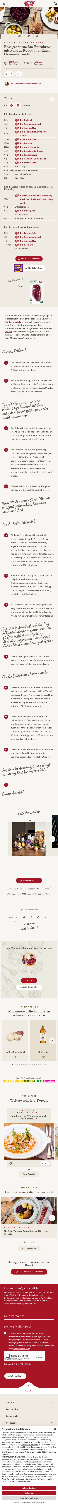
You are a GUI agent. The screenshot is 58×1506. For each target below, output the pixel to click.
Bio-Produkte (12, 1409)
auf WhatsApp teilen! (30, 259)
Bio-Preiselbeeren (28, 155)
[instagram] (31, 972)
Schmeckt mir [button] (32, 880)
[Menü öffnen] (4, 4)
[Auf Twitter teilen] (24, 917)
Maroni (46, 889)
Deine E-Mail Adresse (18, 1326)
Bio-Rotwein (26, 143)
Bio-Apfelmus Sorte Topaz (33, 159)
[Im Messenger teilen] (39, 917)
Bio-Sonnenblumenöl (30, 124)
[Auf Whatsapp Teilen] (31, 917)
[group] (29, 1217)
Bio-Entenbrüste (28, 233)
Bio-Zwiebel (26, 120)
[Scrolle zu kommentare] (19, 73)
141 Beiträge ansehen (29, 987)
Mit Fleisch (26, 894)
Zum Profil (29, 980)
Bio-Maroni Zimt (28, 162)
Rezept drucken (31, 910)
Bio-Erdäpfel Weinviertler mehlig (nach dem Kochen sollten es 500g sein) (36, 199)
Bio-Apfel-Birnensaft (30, 139)
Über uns (10, 1402)
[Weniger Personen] (11, 105)
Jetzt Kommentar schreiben (31, 1272)
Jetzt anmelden (15, 1376)
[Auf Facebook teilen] (17, 917)
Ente (11, 889)
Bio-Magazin (12, 1416)
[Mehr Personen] (18, 105)
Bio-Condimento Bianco (31, 151)
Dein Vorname (14, 1316)
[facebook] (26, 972)
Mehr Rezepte (29, 1174)
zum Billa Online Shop (33, 268)
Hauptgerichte (33, 889)
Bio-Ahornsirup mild (29, 147)
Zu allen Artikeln (29, 1249)
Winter (48, 894)
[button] (52, 839)
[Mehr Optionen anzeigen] (46, 917)
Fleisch (20, 889)
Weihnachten (12, 894)
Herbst (38, 894)
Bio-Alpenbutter (28, 128)
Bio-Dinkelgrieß (27, 211)
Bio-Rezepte (12, 1423)
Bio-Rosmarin (26, 245)
